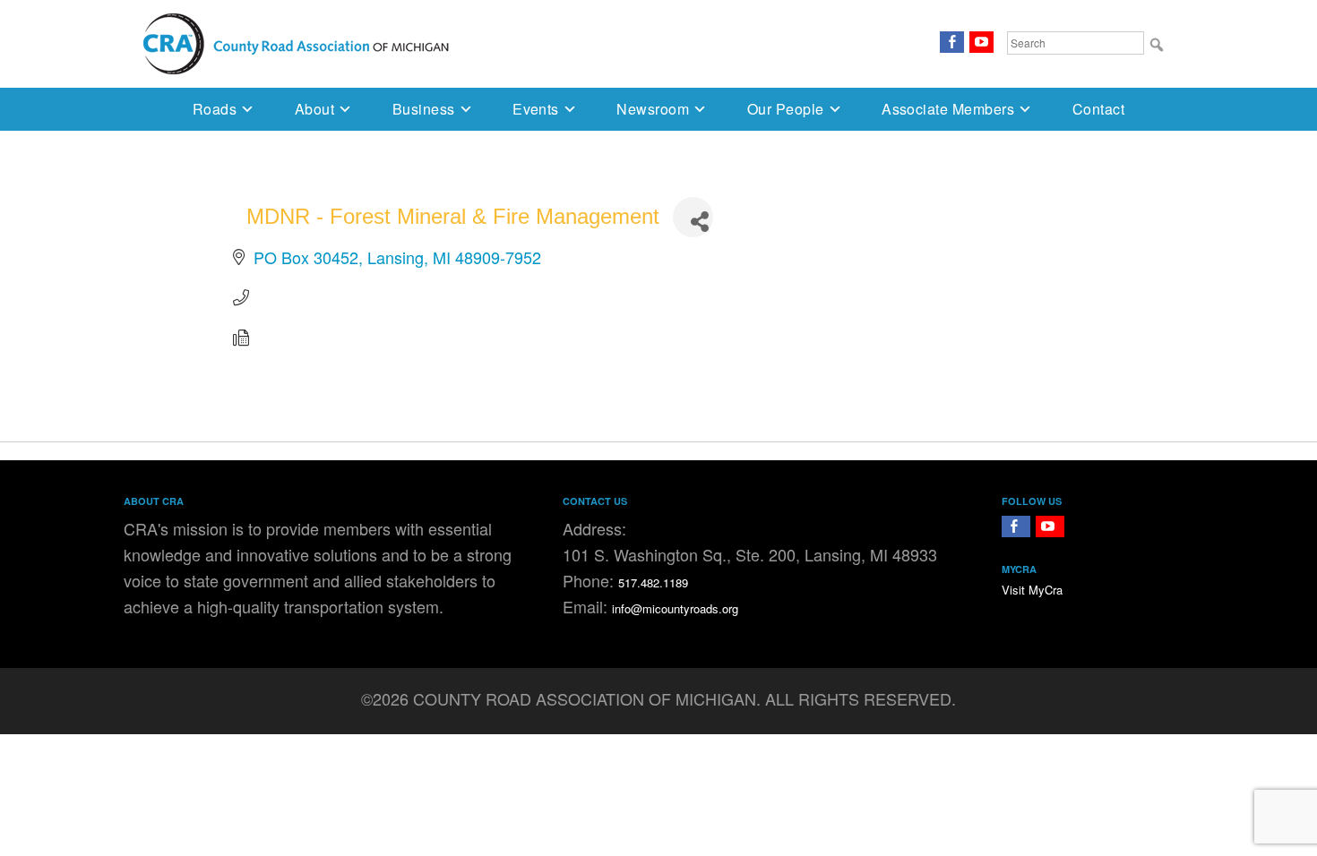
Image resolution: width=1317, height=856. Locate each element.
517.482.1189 (653, 582)
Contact (1098, 108)
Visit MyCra (1032, 589)
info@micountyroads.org (675, 608)
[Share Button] (693, 217)
